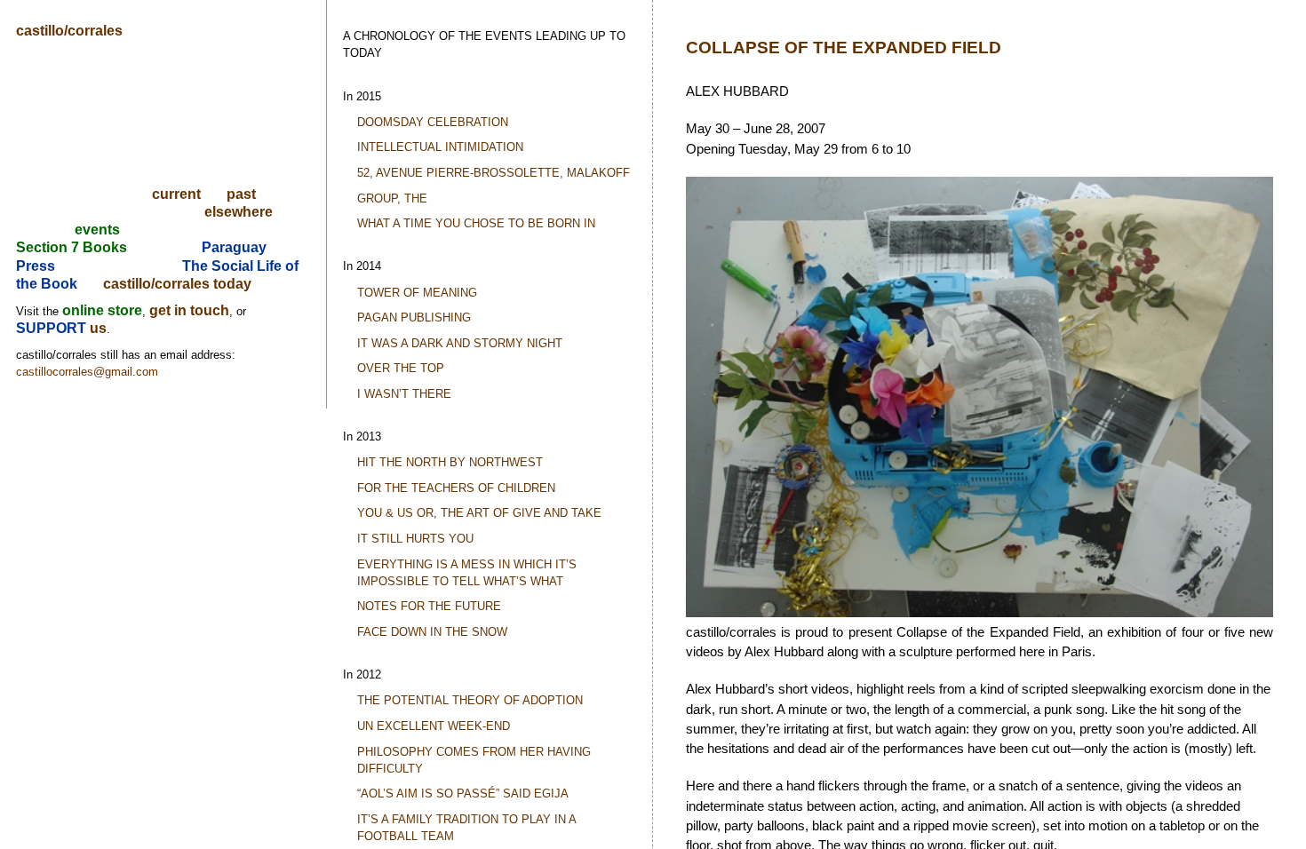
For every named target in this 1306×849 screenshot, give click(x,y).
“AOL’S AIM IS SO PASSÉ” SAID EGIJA (463, 793)
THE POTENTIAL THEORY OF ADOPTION (470, 700)
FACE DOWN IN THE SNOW (432, 632)
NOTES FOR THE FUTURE (429, 606)
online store (102, 310)
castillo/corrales (69, 30)
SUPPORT (53, 328)
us (98, 328)
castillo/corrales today (177, 283)
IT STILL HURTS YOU (415, 538)
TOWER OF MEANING (417, 292)
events (97, 229)
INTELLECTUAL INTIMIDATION (440, 147)
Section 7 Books (71, 247)
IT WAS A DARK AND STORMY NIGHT (459, 343)
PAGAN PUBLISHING (414, 317)
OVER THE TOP (400, 368)
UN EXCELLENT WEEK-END (433, 726)
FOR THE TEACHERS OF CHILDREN (456, 488)
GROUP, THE (392, 198)
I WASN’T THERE (404, 394)
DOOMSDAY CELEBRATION (432, 122)
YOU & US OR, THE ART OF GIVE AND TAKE (479, 513)
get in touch (189, 310)
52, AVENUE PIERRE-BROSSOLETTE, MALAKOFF (493, 172)
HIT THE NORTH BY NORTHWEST (450, 462)
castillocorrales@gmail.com (87, 371)
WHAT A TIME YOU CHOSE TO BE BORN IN (476, 223)
